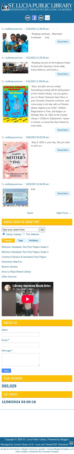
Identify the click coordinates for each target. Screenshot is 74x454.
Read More (63, 41)
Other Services (9, 276)
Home (30, 213)
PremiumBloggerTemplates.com (60, 449)
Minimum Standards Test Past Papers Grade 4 (25, 252)
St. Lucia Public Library (34, 439)
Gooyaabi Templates (50, 452)
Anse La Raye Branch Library (16, 271)
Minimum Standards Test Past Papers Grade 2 (25, 247)
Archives (33, 240)
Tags (20, 240)
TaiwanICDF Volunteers (56, 444)
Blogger (64, 439)
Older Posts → (63, 213)
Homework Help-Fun (12, 261)
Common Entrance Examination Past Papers (24, 257)
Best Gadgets (22, 452)
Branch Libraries (10, 266)
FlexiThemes (14, 449)
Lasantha (41, 449)
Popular (8, 240)
